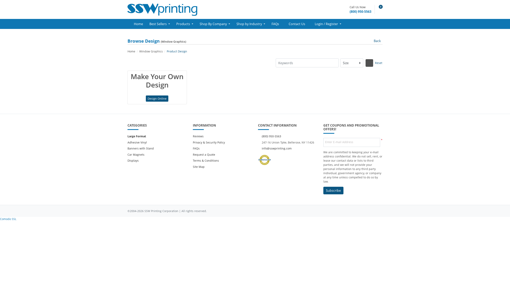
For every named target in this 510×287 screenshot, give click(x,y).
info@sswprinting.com (277, 148)
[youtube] (370, 210)
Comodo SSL (8, 219)
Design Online (157, 98)
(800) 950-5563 (271, 136)
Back (377, 41)
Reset (378, 63)
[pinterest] (378, 210)
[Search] (369, 63)
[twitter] (362, 210)
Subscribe (333, 190)
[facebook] (354, 210)
